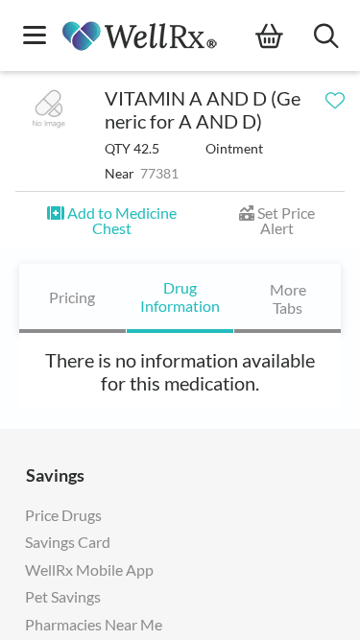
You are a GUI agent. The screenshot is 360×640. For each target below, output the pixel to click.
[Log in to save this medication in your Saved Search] (335, 96)
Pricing (72, 297)
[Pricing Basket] (284, 36)
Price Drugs (63, 515)
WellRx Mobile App (89, 569)
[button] (111, 220)
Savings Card (67, 542)
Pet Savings (63, 596)
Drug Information (180, 296)
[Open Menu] (34, 36)
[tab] (72, 298)
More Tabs (287, 298)
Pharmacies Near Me (93, 624)
